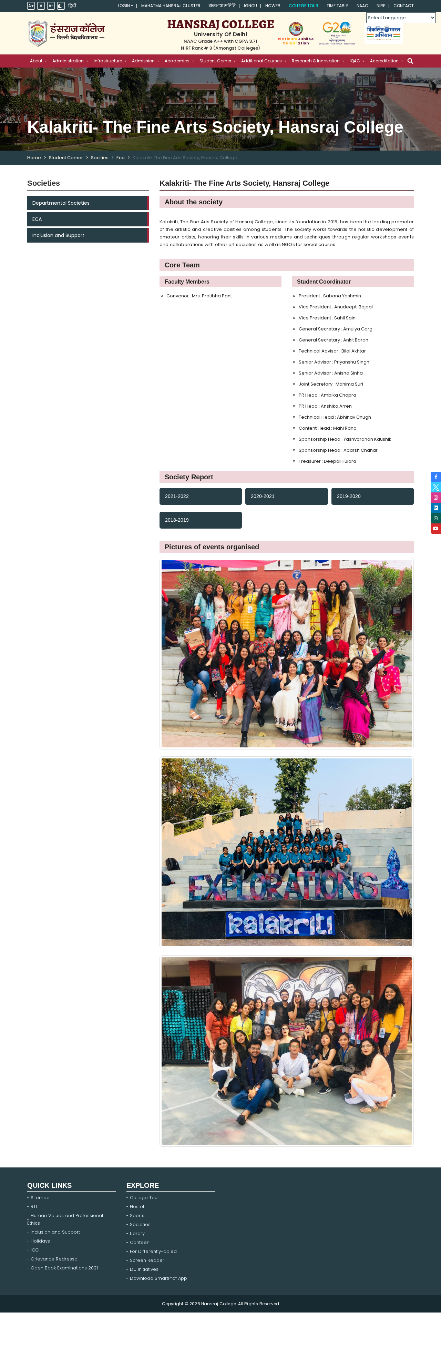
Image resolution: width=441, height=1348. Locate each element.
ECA (37, 219)
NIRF (381, 6)
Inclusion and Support (58, 235)
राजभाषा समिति (222, 6)
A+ (31, 6)
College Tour (303, 6)
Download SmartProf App (158, 1278)
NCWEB (272, 6)
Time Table (337, 6)
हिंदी (72, 6)
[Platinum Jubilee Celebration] (296, 29)
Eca (120, 157)
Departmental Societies (61, 203)
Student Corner (66, 157)
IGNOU (250, 6)
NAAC (362, 6)
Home (34, 157)
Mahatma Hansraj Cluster (171, 6)
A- (51, 6)
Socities (100, 157)
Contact (403, 6)
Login (124, 6)
